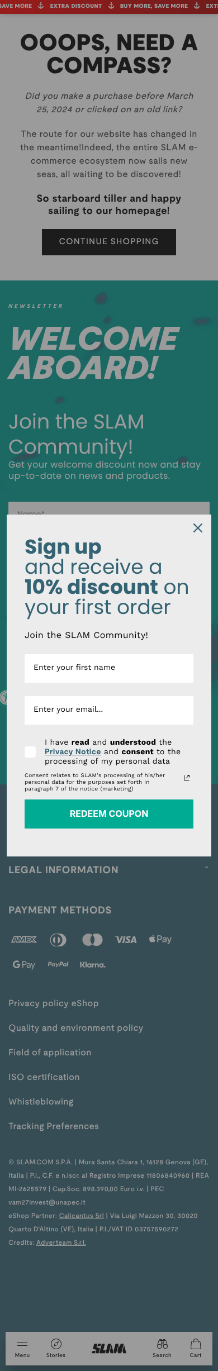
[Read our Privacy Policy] (186, 777)
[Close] (197, 528)
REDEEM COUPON (109, 813)
